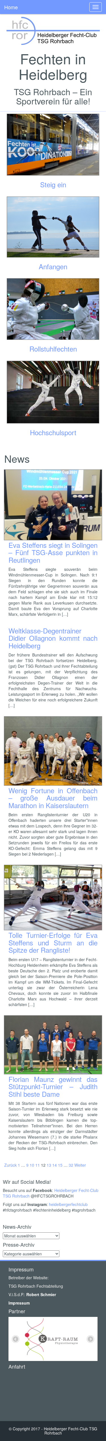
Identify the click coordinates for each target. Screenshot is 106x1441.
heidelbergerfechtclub (68, 1204)
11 (37, 1165)
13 (49, 1165)
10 (32, 1165)
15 (60, 1165)
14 (54, 1165)
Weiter (80, 1165)
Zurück (10, 1165)
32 (71, 1165)
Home (11, 7)
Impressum (19, 1303)
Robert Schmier (41, 1294)
